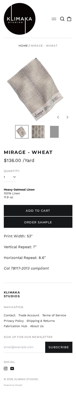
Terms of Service (54, 315)
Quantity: (12, 171)
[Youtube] (12, 368)
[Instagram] (6, 368)
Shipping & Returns (41, 320)
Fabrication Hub (15, 326)
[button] (62, 18)
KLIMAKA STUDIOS (12, 294)
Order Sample (38, 222)
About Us (36, 326)
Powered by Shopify (13, 385)
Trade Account (28, 315)
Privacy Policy (14, 320)
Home (23, 45)
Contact (9, 315)
